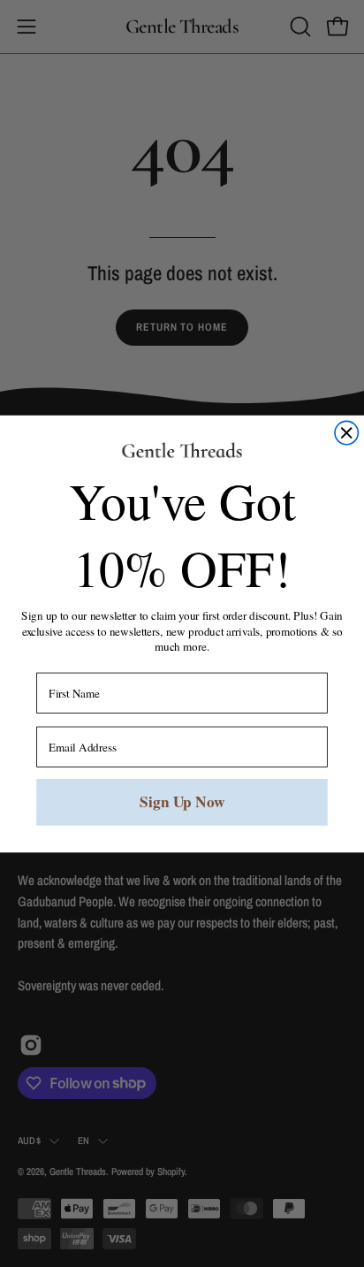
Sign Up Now (182, 801)
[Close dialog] (346, 432)
